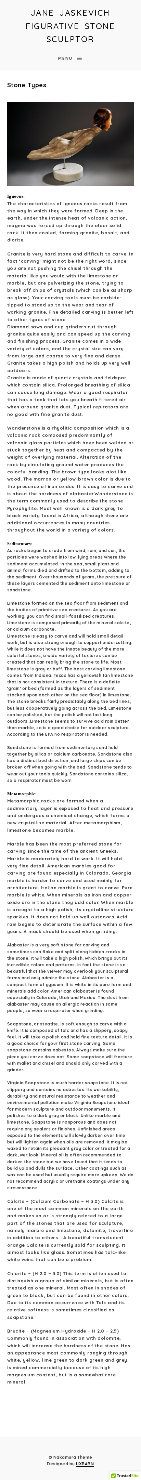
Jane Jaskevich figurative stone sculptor (70, 26)
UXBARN (85, 1463)
